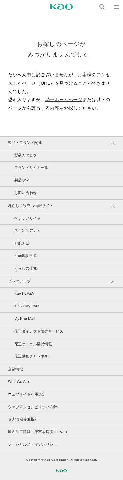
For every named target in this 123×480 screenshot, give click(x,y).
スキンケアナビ (27, 230)
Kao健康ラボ (25, 256)
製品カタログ (25, 155)
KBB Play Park (26, 306)
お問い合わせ (25, 193)
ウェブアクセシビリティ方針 (32, 407)
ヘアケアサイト (27, 218)
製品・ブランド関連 (25, 142)
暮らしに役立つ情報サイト (30, 205)
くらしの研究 (25, 268)
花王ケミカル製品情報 (33, 344)
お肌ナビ (21, 243)
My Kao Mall (24, 319)
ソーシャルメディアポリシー (32, 444)
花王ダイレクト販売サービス (38, 331)
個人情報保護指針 (23, 419)
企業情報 (15, 369)
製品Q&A (22, 180)
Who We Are (18, 382)
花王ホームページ (64, 99)
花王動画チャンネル (31, 356)
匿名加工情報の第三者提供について (38, 432)
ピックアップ (19, 281)
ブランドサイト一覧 (31, 167)
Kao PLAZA (24, 293)
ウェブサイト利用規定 (27, 394)
